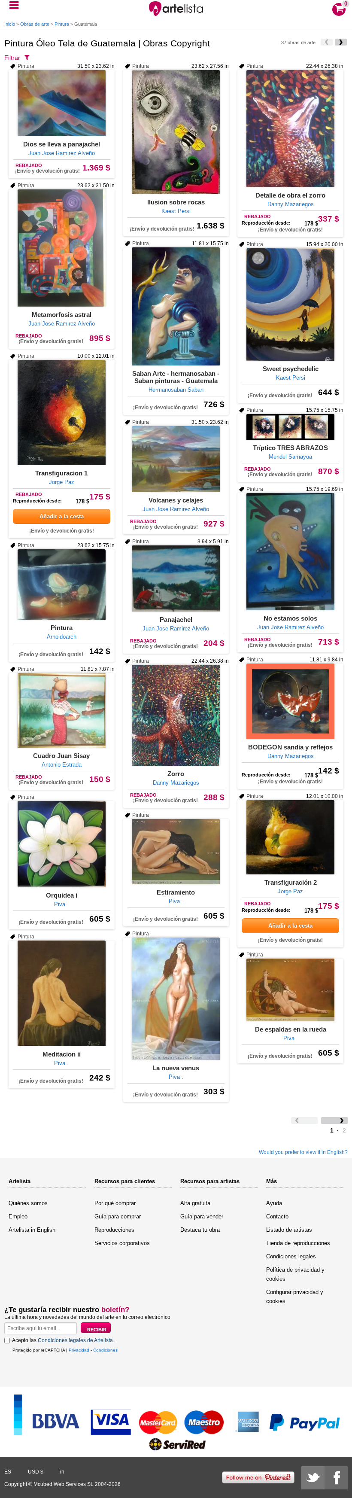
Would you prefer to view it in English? (303, 1152)
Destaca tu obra (200, 1230)
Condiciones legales (291, 1256)
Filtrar (12, 57)
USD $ (35, 1472)
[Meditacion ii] (62, 993)
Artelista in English (32, 1230)
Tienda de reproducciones (298, 1243)
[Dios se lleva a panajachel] (62, 103)
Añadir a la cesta (61, 516)
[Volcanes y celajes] (176, 459)
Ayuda (274, 1203)
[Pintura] (62, 584)
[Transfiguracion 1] (62, 412)
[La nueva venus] (176, 999)
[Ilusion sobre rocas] (176, 132)
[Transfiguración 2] (290, 837)
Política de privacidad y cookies (295, 1274)
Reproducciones (114, 1230)
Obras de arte (34, 24)
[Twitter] (313, 1477)
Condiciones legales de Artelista (75, 1340)
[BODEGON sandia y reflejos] (290, 701)
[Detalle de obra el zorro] (290, 128)
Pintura (62, 24)
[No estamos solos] (290, 551)
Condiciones (105, 1350)
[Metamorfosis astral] (62, 248)
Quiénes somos (28, 1203)
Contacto (277, 1216)
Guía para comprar (117, 1216)
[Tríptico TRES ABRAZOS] (290, 427)
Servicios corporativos (122, 1243)
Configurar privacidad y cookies (294, 1296)
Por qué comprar (115, 1203)
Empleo (18, 1216)
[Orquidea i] (62, 844)
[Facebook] (336, 1477)
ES (7, 1472)
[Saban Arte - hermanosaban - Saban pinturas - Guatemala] (176, 306)
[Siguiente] (341, 42)
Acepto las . (63, 1340)
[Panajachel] (176, 578)
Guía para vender (201, 1216)
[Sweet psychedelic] (290, 304)
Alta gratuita (195, 1203)
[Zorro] (176, 715)
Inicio (9, 24)
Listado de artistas (289, 1230)
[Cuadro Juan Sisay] (62, 710)
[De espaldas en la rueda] (290, 990)
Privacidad (79, 1350)
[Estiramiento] (176, 851)
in (62, 1472)
